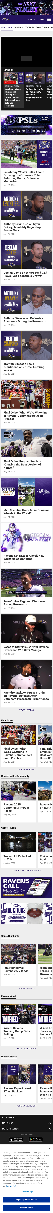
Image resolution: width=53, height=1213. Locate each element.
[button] (26, 58)
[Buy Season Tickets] (26, 120)
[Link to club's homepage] (5, 18)
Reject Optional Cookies (26, 1199)
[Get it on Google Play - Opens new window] (35, 1140)
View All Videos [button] (27, 710)
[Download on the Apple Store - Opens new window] (16, 1139)
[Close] (49, 1151)
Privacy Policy (34, 1186)
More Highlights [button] (26, 988)
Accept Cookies (26, 1207)
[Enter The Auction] (26, 913)
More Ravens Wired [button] (26, 1049)
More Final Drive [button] (26, 770)
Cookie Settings (26, 1191)
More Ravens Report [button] (26, 1106)
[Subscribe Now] (26, 887)
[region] (26, 1180)
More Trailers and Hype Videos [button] (26, 871)
